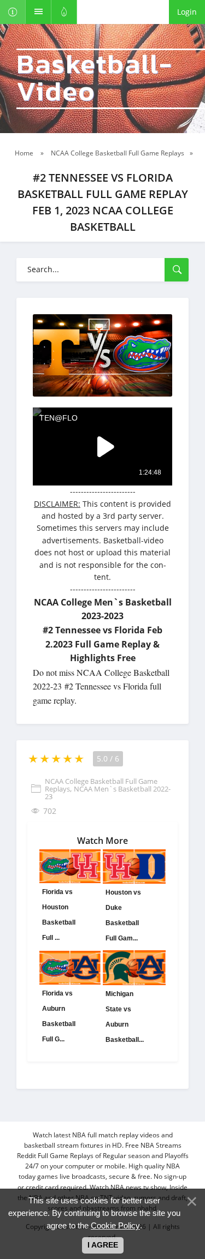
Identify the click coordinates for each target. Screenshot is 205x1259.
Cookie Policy (115, 1225)
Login (187, 12)
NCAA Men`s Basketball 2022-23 (108, 792)
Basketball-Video (94, 79)
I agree (102, 1244)
